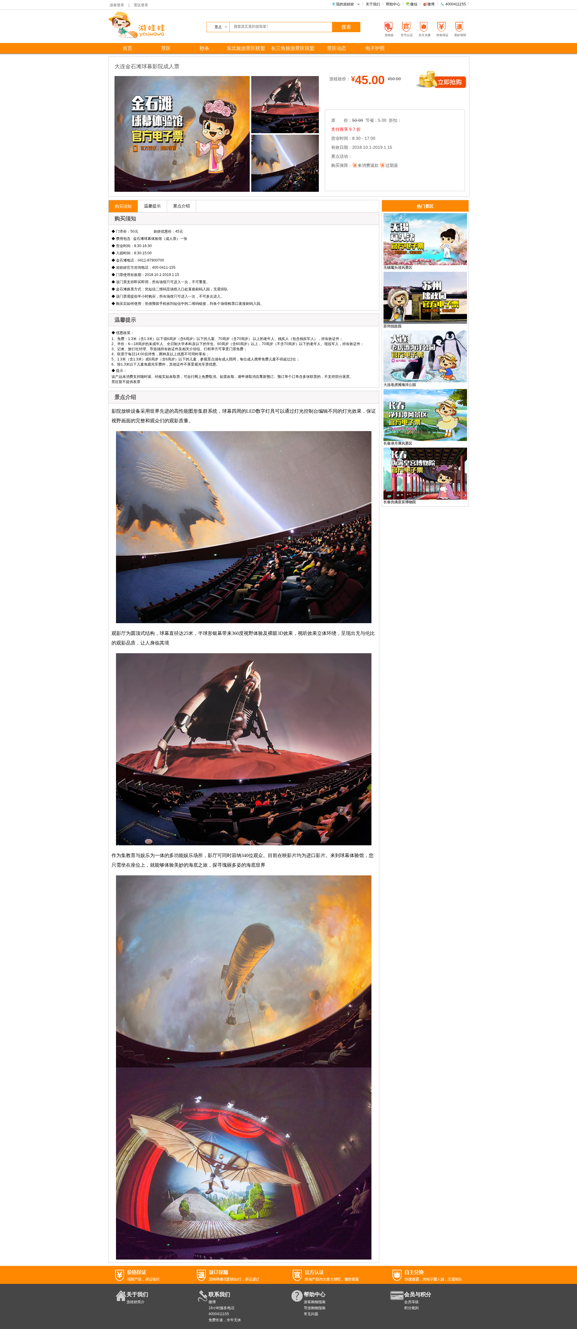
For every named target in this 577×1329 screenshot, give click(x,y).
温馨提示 (152, 206)
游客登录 (117, 5)
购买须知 (123, 206)
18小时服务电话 (221, 1308)
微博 (431, 4)
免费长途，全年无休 (225, 1320)
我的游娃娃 (345, 4)
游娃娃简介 (136, 1302)
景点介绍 (181, 206)
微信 (413, 4)
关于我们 (373, 4)
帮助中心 (393, 4)
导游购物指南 (314, 1308)
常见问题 (311, 1314)
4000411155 (455, 4)
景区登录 (141, 5)
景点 (218, 27)
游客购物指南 (314, 1302)
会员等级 (411, 1302)
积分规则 (411, 1308)
